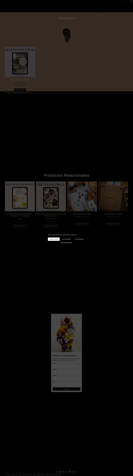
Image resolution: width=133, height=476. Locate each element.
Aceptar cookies (54, 239)
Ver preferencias (79, 239)
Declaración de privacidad (66, 242)
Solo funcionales (66, 239)
